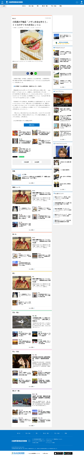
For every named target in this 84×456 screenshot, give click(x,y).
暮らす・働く (45, 6)
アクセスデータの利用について (39, 440)
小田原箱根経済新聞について (38, 439)
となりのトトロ (38, 27)
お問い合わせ (49, 440)
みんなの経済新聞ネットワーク (17, 453)
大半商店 (14, 27)
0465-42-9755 (18, 80)
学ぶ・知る (53, 6)
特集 (61, 6)
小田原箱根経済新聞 (14, 2)
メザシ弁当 (32, 27)
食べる (24, 6)
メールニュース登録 (51, 442)
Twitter (77, 2)
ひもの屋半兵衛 (20, 27)
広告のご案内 (35, 442)
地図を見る (31, 125)
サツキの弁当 (27, 27)
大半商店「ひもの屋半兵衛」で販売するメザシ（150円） (28, 86)
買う (38, 6)
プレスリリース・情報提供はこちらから (54, 439)
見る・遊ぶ (31, 6)
